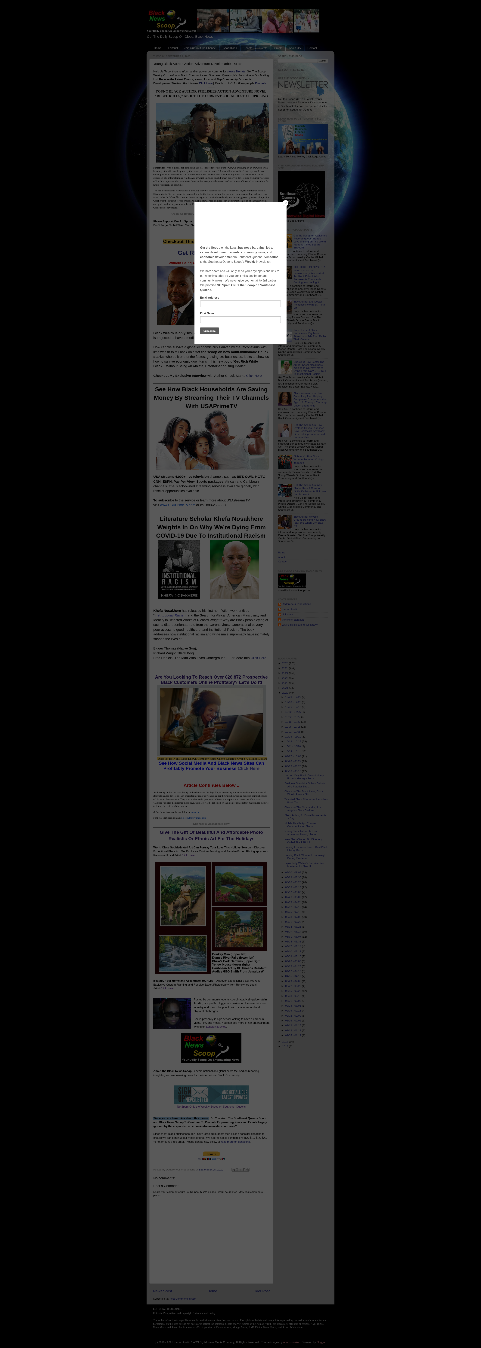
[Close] (285, 203)
